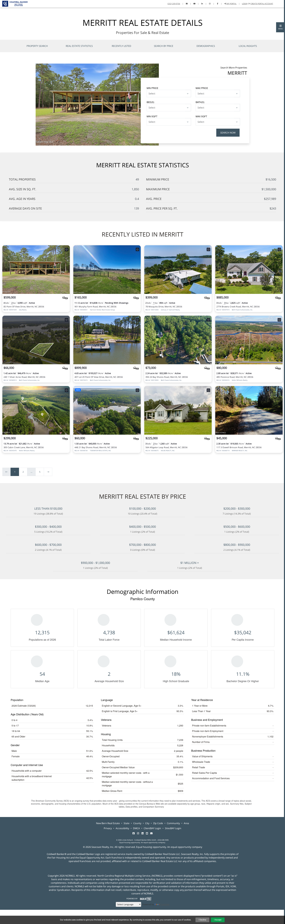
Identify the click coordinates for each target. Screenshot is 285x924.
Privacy (108, 828)
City (147, 823)
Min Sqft (152, 116)
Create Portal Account (262, 3)
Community (173, 823)
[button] (280, 27)
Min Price (152, 88)
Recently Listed (121, 46)
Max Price (202, 88)
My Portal (231, 3)
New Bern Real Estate (108, 823)
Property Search (37, 46)
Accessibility (122, 828)
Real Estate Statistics (79, 46)
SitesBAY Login (173, 828)
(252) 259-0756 (173, 3)
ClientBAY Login (152, 828)
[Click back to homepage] (14, 3)
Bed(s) (150, 102)
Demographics (206, 46)
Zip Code (158, 823)
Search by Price (163, 46)
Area (186, 823)
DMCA (136, 828)
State (126, 823)
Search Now (228, 132)
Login (244, 3)
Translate (164, 904)
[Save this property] (66, 249)
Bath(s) (200, 102)
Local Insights (248, 46)
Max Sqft (201, 116)
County (137, 823)
